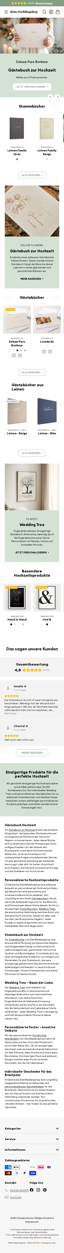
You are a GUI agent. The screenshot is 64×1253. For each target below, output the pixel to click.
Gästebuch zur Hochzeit (22, 829)
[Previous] (50, 97)
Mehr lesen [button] (10, 713)
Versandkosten (41, 1232)
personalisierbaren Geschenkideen (24, 1086)
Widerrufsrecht (44, 1218)
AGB (13, 1218)
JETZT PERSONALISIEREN (31, 86)
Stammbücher (17, 939)
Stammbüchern (29, 908)
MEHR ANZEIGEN (31, 278)
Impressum (32, 1221)
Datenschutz (25, 1218)
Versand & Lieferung (42, 1237)
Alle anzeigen (31, 175)
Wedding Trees (47, 908)
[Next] (57, 97)
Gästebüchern (40, 898)
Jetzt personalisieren (31, 552)
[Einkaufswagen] (57, 12)
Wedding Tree (17, 987)
